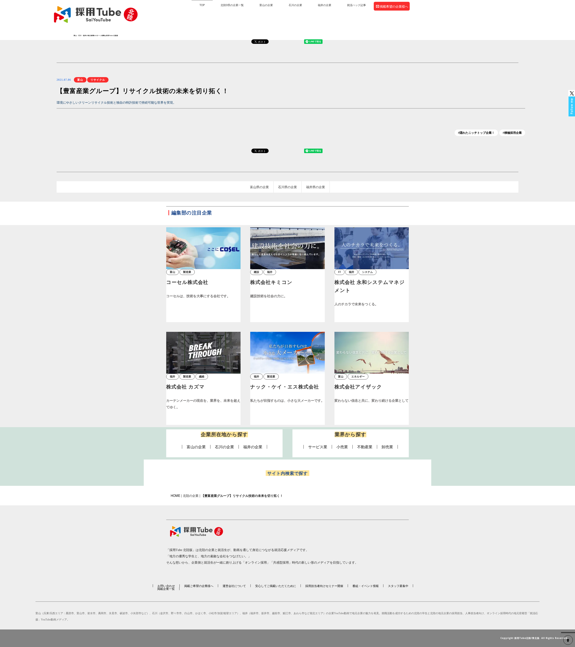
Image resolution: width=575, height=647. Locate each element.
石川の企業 (295, 5)
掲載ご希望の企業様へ (198, 585)
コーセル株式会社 (187, 282)
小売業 (342, 447)
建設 (256, 272)
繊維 (201, 376)
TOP (202, 5)
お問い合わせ (166, 585)
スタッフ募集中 (398, 585)
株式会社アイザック (358, 387)
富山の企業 (266, 5)
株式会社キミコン (271, 282)
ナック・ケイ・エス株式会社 (284, 387)
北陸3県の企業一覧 (232, 5)
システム (367, 272)
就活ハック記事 (356, 5)
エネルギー (358, 376)
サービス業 (317, 447)
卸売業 (387, 447)
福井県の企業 (315, 187)
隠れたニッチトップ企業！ (477, 132)
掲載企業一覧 (166, 588)
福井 (269, 272)
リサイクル (98, 79)
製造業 (187, 272)
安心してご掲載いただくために (275, 585)
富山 (80, 79)
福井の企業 (324, 5)
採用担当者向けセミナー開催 (324, 585)
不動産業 (364, 447)
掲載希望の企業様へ (394, 6)
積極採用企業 (513, 132)
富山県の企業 (259, 187)
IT (339, 272)
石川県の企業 (287, 187)
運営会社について (234, 585)
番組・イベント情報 (365, 585)
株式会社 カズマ (185, 387)
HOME (175, 495)
